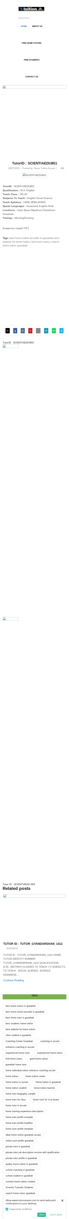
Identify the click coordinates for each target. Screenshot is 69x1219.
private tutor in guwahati (18, 1146)
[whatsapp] (54, 331)
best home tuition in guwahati (21, 1006)
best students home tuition (19, 1023)
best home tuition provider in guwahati (31, 238)
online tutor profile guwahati (20, 1140)
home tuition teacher (44, 1088)
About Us (37, 26)
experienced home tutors (49, 1053)
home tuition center (35, 1076)
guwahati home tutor (16, 1064)
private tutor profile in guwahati (21, 1158)
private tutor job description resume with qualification (32, 1152)
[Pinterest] (30, 331)
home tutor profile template (19, 1128)
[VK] (23, 331)
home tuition (12, 1076)
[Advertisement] (34, 286)
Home (24, 26)
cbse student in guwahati (18, 1035)
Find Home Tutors (31, 43)
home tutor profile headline (19, 1123)
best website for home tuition (20, 1029)
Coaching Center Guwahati (19, 1041)
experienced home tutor (18, 1053)
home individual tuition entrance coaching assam (31, 1070)
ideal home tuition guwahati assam (23, 1134)
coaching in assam (50, 1041)
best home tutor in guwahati (20, 1017)
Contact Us (31, 77)
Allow (42, 1214)
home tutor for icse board (46, 1099)
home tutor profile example (19, 1117)
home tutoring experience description (24, 1111)
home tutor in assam (16, 1105)
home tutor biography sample (20, 1093)
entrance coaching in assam (20, 1047)
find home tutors (40, 241)
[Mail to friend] (38, 331)
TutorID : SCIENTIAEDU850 (18, 342)
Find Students (31, 60)
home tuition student (16, 1088)
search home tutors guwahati (20, 1193)
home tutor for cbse (16, 1099)
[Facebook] (15, 331)
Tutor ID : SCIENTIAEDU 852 (19, 884)
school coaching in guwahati (20, 1170)
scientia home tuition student (20, 1181)
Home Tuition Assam (44, 168)
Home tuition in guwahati (48, 1082)
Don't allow (56, 1214)
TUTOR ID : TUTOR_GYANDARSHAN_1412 (32, 943)
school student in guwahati (19, 1175)
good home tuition (39, 1058)
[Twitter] (8, 331)
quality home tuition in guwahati (22, 1164)
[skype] (61, 331)
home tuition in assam (17, 1082)
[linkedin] (46, 331)
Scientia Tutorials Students (19, 1187)
